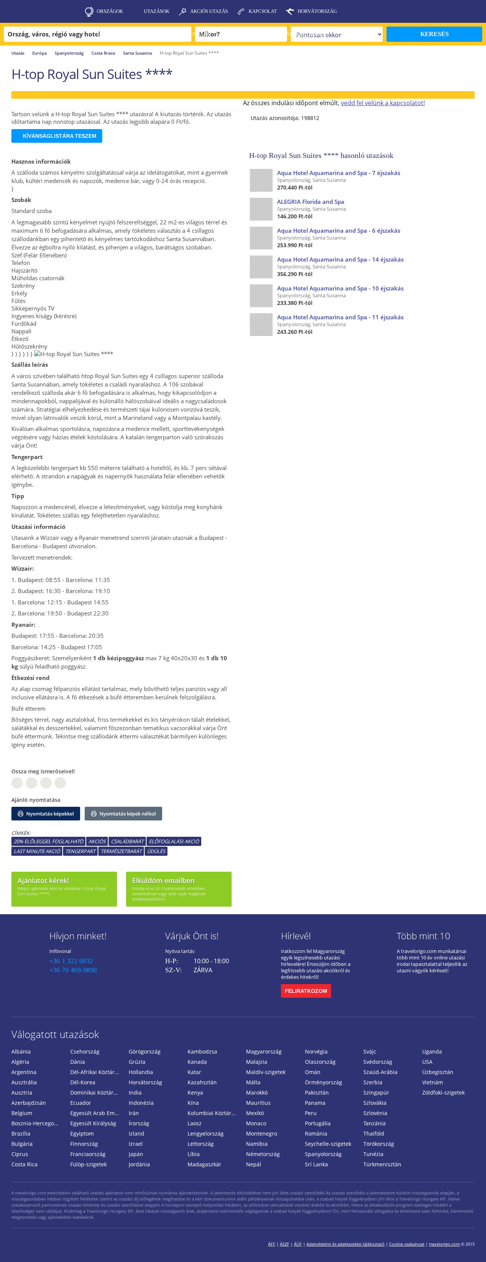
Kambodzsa (202, 1051)
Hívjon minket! (78, 935)
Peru (311, 1113)
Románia (316, 1133)
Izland (136, 1133)
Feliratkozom (306, 991)
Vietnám (432, 1082)
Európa (39, 53)
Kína (193, 1102)
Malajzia (256, 1061)
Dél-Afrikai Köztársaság (96, 1072)
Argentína (23, 1072)
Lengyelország (206, 1133)
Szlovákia (375, 1102)
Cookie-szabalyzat (406, 1244)
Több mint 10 (423, 935)
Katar (194, 1072)
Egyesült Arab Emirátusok (96, 1113)
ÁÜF (298, 1244)
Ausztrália (24, 1082)
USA (427, 1061)
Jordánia (139, 1164)
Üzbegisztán (437, 1072)
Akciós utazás (209, 11)
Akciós (97, 841)
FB (17, 783)
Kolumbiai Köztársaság (214, 1113)
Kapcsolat (263, 11)
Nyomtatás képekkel (49, 813)
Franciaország (88, 1154)
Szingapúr (376, 1092)
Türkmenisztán (382, 1164)
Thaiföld (373, 1133)
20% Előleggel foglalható (48, 841)
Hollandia (141, 1072)
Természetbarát (121, 851)
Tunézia (373, 1154)
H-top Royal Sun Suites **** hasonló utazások (321, 155)
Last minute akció (37, 851)
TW (60, 783)
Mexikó (255, 1113)
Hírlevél (296, 935)
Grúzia (137, 1061)
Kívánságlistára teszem (59, 136)
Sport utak (245, 34)
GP (31, 783)
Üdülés (156, 851)
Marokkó (257, 1092)
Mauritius (258, 1102)
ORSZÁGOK (110, 11)
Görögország (145, 1051)
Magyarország (264, 1051)
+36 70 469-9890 (73, 970)
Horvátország (317, 11)
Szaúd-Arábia (380, 1072)
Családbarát (127, 841)
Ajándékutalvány (304, 34)
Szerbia (372, 1082)
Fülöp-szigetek (88, 1164)
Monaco (256, 1123)
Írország (139, 1123)
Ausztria (21, 1092)
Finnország (84, 1143)
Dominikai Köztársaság (96, 1092)
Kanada (197, 1061)
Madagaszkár (204, 1164)
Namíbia (257, 1143)
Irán (134, 1113)
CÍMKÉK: (20, 833)
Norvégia (316, 1051)
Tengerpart (80, 851)
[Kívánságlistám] (438, 11)
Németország (263, 1154)
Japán (136, 1154)
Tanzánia (374, 1123)
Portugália (318, 1123)
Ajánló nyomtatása (35, 799)
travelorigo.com (444, 1244)
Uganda (432, 1051)
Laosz (195, 1123)
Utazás (17, 53)
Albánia (21, 1051)
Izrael (136, 1143)
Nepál (253, 1164)
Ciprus (19, 1154)
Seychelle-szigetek (328, 1143)
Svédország (377, 1061)
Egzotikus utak (189, 34)
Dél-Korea (82, 1082)
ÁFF (271, 1244)
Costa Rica (24, 1164)
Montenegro (261, 1133)
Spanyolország (69, 53)
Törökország (378, 1143)
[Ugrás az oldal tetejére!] (470, 1244)
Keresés (434, 34)
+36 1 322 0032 (71, 961)
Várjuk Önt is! (192, 935)
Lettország (201, 1143)
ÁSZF (284, 1244)
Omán (312, 1072)
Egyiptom (82, 1133)
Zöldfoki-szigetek (443, 1092)
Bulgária (22, 1143)
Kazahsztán (202, 1082)
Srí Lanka (316, 1164)
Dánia (77, 1061)
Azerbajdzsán (28, 1102)
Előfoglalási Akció (174, 841)
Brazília (20, 1133)
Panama (315, 1102)
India (135, 1092)
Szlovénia (375, 1113)
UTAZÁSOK (156, 11)
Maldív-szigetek (266, 1072)
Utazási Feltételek (122, 34)
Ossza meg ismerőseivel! (43, 771)
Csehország (84, 1051)
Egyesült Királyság (93, 1123)
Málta (253, 1082)
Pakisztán (317, 1092)
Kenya (195, 1092)
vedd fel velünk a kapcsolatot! (383, 103)
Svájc (369, 1051)
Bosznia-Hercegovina (37, 1123)
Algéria (20, 1061)
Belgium (21, 1113)
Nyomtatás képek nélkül (127, 813)
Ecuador (80, 1102)
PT (46, 783)
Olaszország (320, 1061)
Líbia (194, 1154)
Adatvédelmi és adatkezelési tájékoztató (345, 1244)
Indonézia (141, 1102)
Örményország (323, 1082)
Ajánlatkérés (115, 57)
